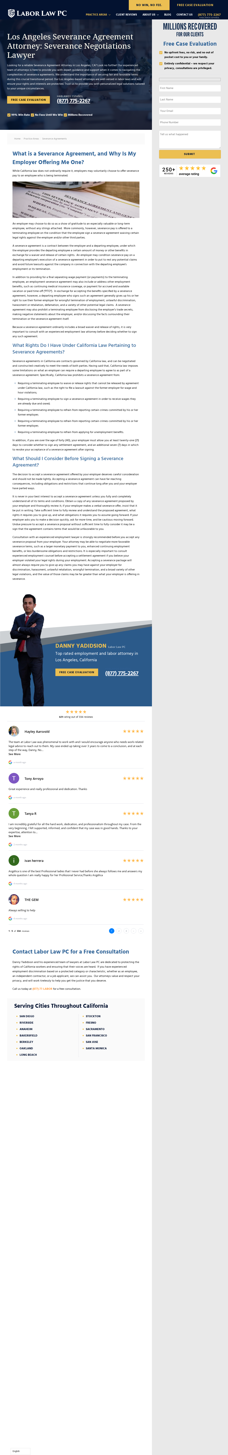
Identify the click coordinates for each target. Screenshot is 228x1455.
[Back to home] (38, 12)
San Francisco (96, 1035)
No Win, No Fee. (149, 5)
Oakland (26, 1048)
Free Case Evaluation (195, 5)
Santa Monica (96, 1048)
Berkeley (26, 1042)
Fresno (91, 1023)
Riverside (26, 1023)
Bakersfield (28, 1035)
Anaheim (26, 1029)
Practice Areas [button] (96, 15)
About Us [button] (148, 15)
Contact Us (185, 15)
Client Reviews (126, 15)
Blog (167, 15)
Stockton (93, 1016)
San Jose (92, 1042)
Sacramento (95, 1029)
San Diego (27, 1016)
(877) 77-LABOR (42, 989)
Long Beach (28, 1055)
